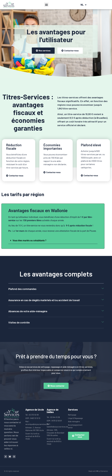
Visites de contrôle (19, 322)
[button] (46, 4)
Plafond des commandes (22, 288)
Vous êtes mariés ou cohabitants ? (29, 240)
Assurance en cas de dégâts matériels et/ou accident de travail (44, 300)
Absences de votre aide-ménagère (27, 311)
